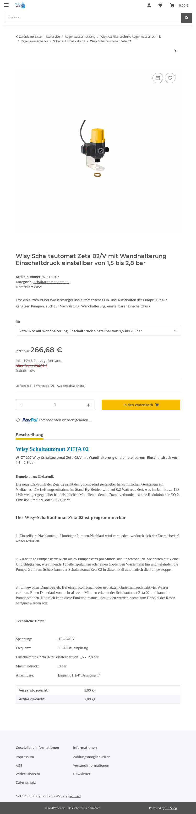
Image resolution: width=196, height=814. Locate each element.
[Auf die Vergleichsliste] (157, 78)
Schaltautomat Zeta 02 (51, 282)
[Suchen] (186, 18)
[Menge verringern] (21, 405)
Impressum (25, 757)
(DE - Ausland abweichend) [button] (67, 386)
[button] (149, 5)
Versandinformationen (91, 765)
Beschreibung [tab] (30, 435)
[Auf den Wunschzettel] (170, 78)
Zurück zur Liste (30, 36)
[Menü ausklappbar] (6, 3)
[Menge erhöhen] (88, 405)
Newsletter (82, 774)
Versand (54, 360)
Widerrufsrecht (28, 774)
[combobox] (98, 331)
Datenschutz (26, 782)
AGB (19, 765)
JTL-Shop (171, 808)
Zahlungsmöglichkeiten (91, 757)
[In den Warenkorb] (19, 66)
